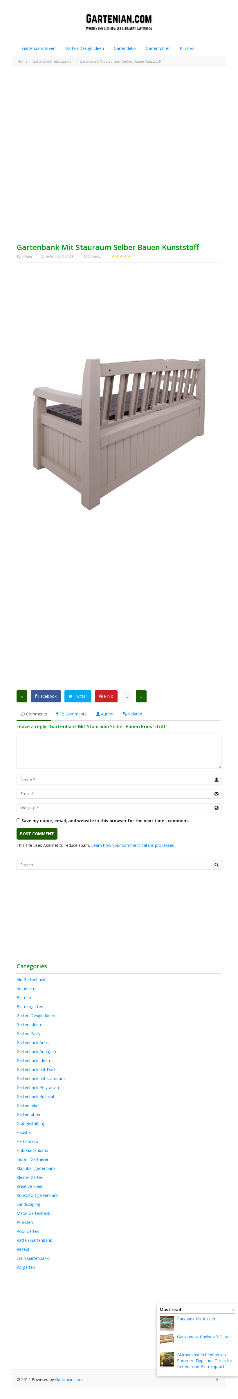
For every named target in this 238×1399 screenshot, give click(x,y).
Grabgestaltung (31, 1123)
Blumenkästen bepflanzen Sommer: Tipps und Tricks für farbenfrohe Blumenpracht (204, 1360)
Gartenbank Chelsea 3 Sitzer (203, 1337)
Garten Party (28, 1033)
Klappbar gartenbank (36, 1168)
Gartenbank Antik (33, 1042)
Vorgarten (26, 1267)
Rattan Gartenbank (34, 1240)
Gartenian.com (69, 1379)
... (126, 696)
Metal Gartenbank (33, 1213)
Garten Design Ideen (84, 48)
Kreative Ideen (30, 1186)
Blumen (186, 48)
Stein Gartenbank (33, 1258)
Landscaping (28, 1204)
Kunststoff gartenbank (37, 1195)
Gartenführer (157, 48)
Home (22, 61)
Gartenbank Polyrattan (38, 1087)
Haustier (24, 1132)
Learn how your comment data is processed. (133, 845)
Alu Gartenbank (31, 979)
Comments (36, 714)
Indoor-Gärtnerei (32, 1159)
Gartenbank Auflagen (36, 1051)
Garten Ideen (29, 1024)
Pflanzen (25, 1222)
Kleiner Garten (30, 1177)
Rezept (23, 1249)
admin (26, 256)
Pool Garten (28, 1231)
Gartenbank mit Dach (37, 1069)
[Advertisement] (119, 112)
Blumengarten (30, 1006)
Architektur (27, 988)
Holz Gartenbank (32, 1150)
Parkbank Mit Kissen (196, 1319)
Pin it (108, 696)
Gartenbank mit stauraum (54, 61)
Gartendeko (124, 48)
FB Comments (72, 714)
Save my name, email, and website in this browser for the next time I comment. (105, 820)
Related (134, 714)
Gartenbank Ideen (38, 48)
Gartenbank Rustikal (35, 1096)
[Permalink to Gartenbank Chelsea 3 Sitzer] (167, 1341)
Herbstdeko (27, 1141)
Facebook (47, 696)
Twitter (80, 696)
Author (107, 714)
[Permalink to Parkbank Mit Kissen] (167, 1323)
